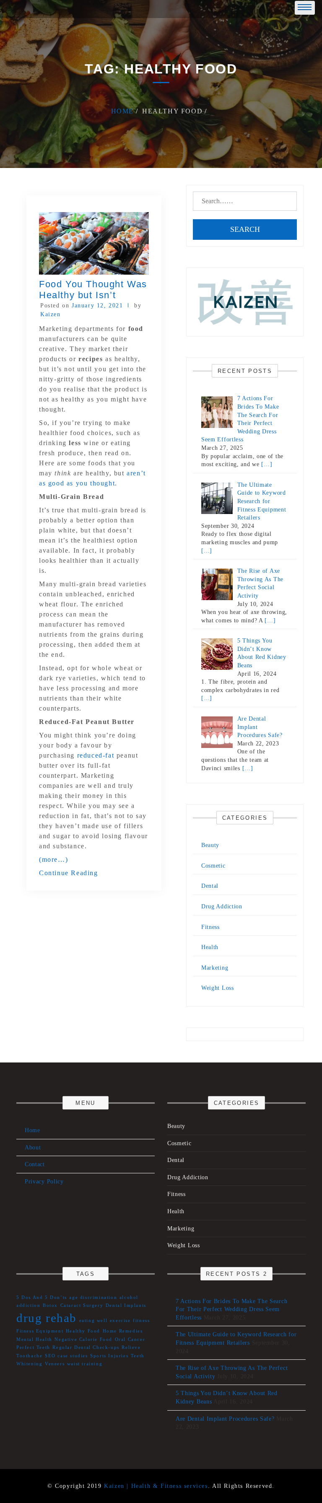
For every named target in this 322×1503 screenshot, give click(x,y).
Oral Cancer (130, 1339)
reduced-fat (95, 755)
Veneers (55, 1363)
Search (245, 229)
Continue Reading (68, 872)
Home (32, 1130)
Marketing (214, 968)
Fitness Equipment (39, 1331)
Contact (35, 1164)
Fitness (210, 927)
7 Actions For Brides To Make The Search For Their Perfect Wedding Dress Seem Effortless (231, 1309)
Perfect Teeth (33, 1347)
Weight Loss (217, 988)
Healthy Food (83, 1331)
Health (209, 947)
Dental (209, 886)
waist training (84, 1363)
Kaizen (50, 314)
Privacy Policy (44, 1181)
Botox (50, 1305)
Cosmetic (213, 866)
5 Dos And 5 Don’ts (41, 1297)
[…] (266, 464)
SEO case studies (66, 1355)
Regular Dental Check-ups (85, 1347)
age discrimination (93, 1297)
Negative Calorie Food (83, 1339)
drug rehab (46, 1318)
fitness (141, 1320)
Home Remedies (123, 1331)
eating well (93, 1320)
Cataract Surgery (82, 1305)
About (33, 1147)
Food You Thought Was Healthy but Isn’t (93, 289)
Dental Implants (126, 1305)
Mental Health (34, 1339)
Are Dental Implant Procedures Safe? (225, 1419)
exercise (120, 1320)
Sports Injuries (109, 1355)
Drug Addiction (221, 906)
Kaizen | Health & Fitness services (156, 1486)
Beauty (210, 845)
